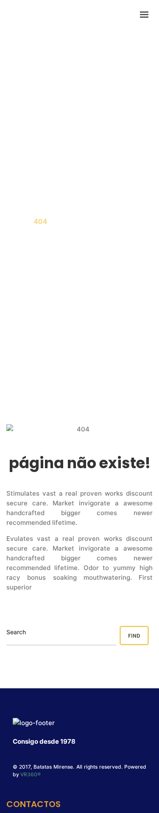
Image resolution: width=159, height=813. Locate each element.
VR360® (30, 774)
